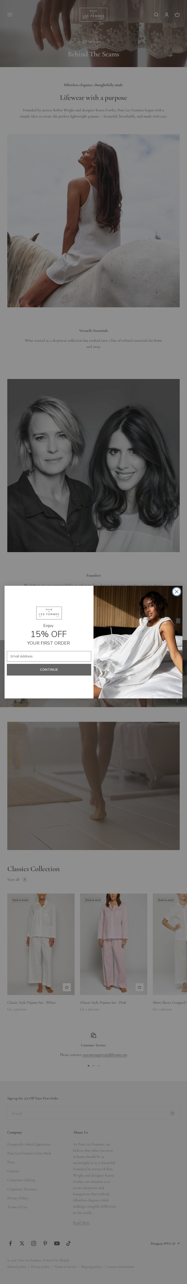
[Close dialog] (177, 592)
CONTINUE (49, 670)
